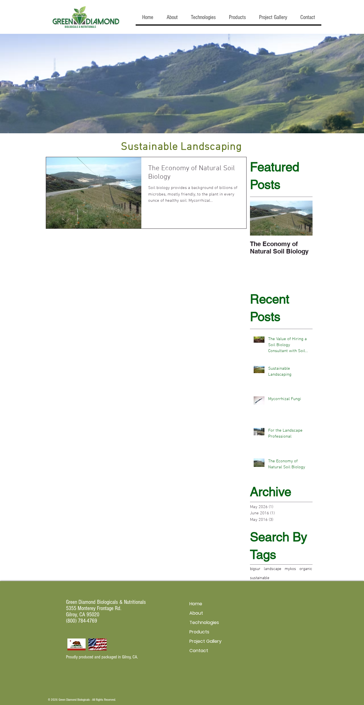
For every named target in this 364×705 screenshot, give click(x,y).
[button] (172, 17)
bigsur (255, 569)
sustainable (259, 578)
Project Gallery (205, 641)
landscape (272, 569)
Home (195, 603)
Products (199, 632)
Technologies (204, 622)
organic (305, 569)
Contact (198, 650)
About (196, 613)
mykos (290, 569)
